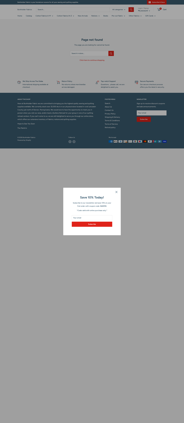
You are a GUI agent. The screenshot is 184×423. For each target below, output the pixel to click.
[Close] (116, 191)
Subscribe (92, 224)
